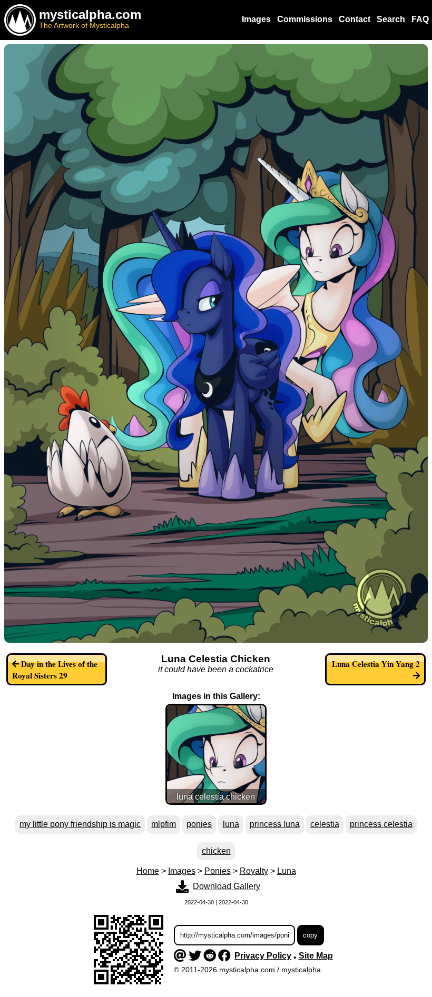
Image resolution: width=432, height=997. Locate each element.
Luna (286, 870)
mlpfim (163, 824)
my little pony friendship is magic (80, 824)
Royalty (254, 870)
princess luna (275, 824)
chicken (216, 850)
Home (147, 870)
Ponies (217, 870)
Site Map (315, 955)
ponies (199, 824)
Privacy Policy (262, 955)
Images (181, 870)
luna (231, 824)
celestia (324, 824)
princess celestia (381, 824)
